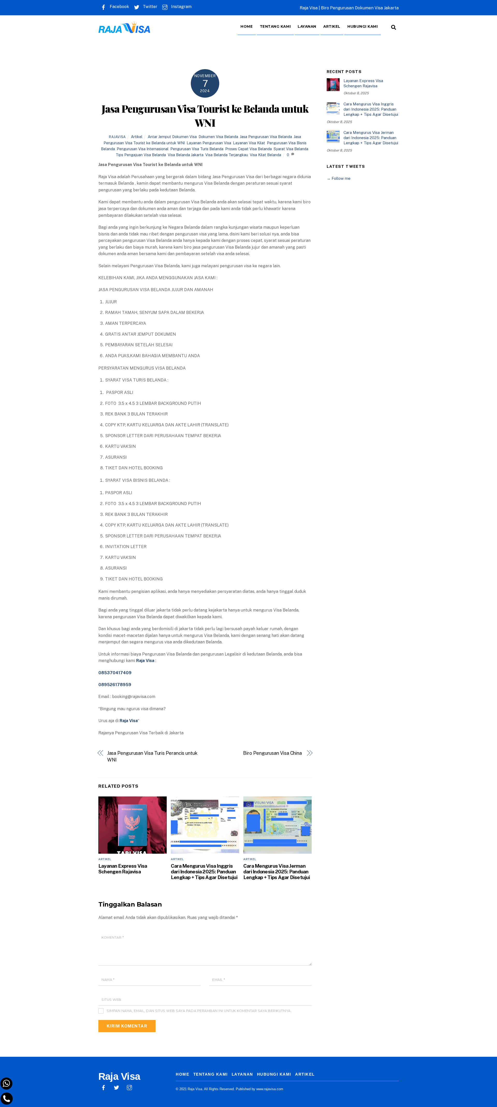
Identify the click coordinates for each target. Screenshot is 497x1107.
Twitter (149, 6)
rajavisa (117, 137)
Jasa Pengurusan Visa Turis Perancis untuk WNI (152, 756)
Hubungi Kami (362, 26)
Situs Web (111, 1000)
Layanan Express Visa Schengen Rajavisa (122, 868)
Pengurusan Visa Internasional (143, 149)
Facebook (119, 6)
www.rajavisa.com (269, 1089)
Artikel (331, 26)
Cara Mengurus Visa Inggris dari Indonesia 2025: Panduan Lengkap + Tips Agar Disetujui (204, 871)
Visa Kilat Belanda (265, 155)
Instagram (181, 6)
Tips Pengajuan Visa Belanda (141, 155)
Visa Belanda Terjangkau (226, 155)
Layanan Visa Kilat (249, 143)
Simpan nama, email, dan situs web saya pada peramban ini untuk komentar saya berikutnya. (199, 1011)
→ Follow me (338, 178)
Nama (107, 980)
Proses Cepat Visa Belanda (248, 149)
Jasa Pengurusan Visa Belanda (266, 136)
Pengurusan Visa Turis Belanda (196, 149)
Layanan (307, 26)
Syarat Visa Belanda (291, 149)
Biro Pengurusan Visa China (273, 753)
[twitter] (116, 1087)
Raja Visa (129, 720)
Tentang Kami (275, 26)
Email (218, 980)
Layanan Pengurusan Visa (209, 143)
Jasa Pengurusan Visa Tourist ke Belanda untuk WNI (204, 115)
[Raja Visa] (124, 29)
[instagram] (129, 1087)
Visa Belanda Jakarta (185, 155)
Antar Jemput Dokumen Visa (172, 136)
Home (246, 26)
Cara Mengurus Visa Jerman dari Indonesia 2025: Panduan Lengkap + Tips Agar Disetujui (276, 871)
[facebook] (103, 1087)
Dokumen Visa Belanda (218, 136)
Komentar (112, 937)
